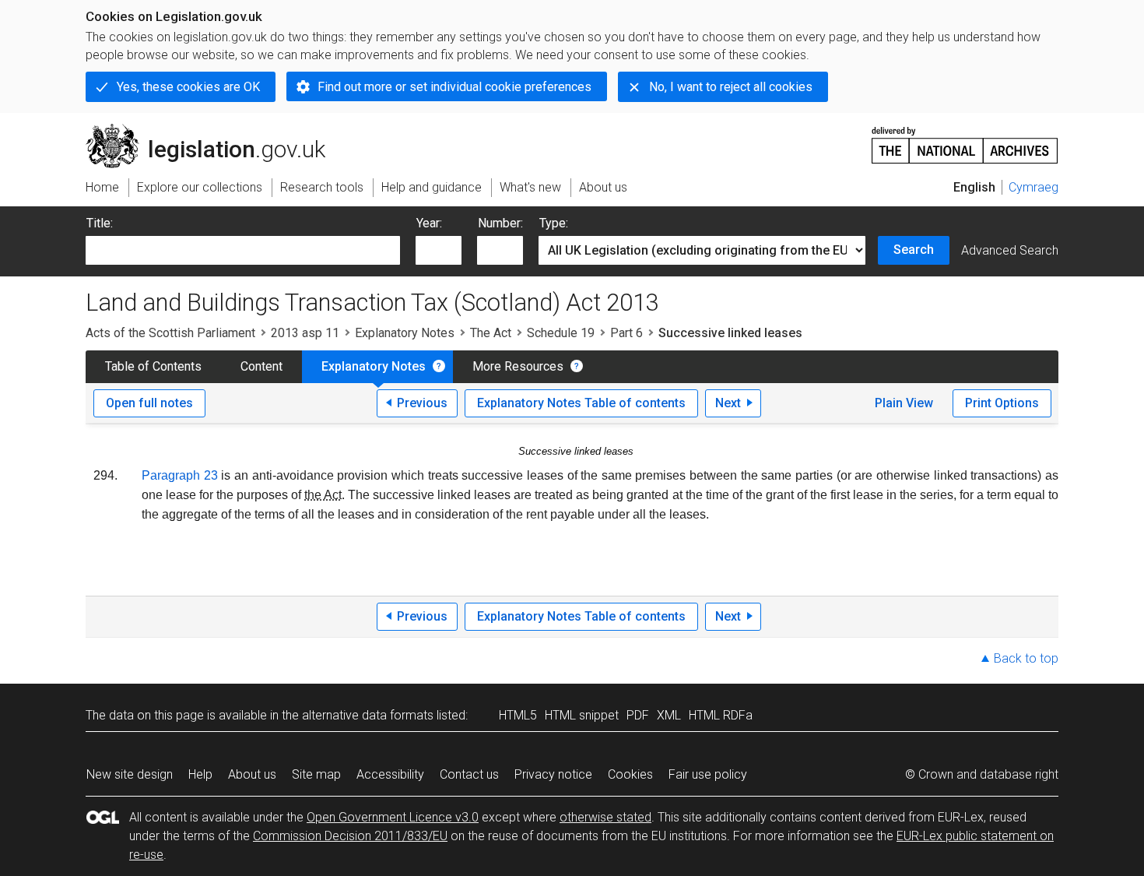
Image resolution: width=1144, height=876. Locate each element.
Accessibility (390, 774)
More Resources (517, 366)
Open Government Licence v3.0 (393, 817)
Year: (429, 223)
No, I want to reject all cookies (730, 86)
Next (728, 403)
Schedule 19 (561, 332)
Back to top (1026, 658)
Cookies (630, 774)
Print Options (1002, 403)
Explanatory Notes (404, 332)
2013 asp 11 (305, 332)
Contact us (469, 774)
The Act (490, 332)
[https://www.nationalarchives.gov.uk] (965, 139)
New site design (129, 774)
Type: (553, 223)
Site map (316, 774)
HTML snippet (582, 715)
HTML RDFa (721, 715)
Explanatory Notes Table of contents (581, 403)
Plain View (904, 403)
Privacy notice (553, 774)
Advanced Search (1009, 250)
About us (252, 774)
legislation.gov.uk (214, 130)
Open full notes (149, 403)
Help (200, 774)
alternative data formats (367, 715)
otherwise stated (605, 817)
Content (261, 366)
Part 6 (626, 332)
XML (669, 715)
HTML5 (518, 715)
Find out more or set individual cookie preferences (454, 86)
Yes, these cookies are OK (188, 86)
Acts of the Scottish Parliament (170, 332)
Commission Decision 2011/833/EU (350, 836)
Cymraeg (1033, 187)
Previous (422, 403)
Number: (500, 223)
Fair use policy (708, 774)
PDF (637, 715)
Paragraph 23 (180, 475)
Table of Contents (153, 366)
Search (913, 249)
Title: (99, 223)
